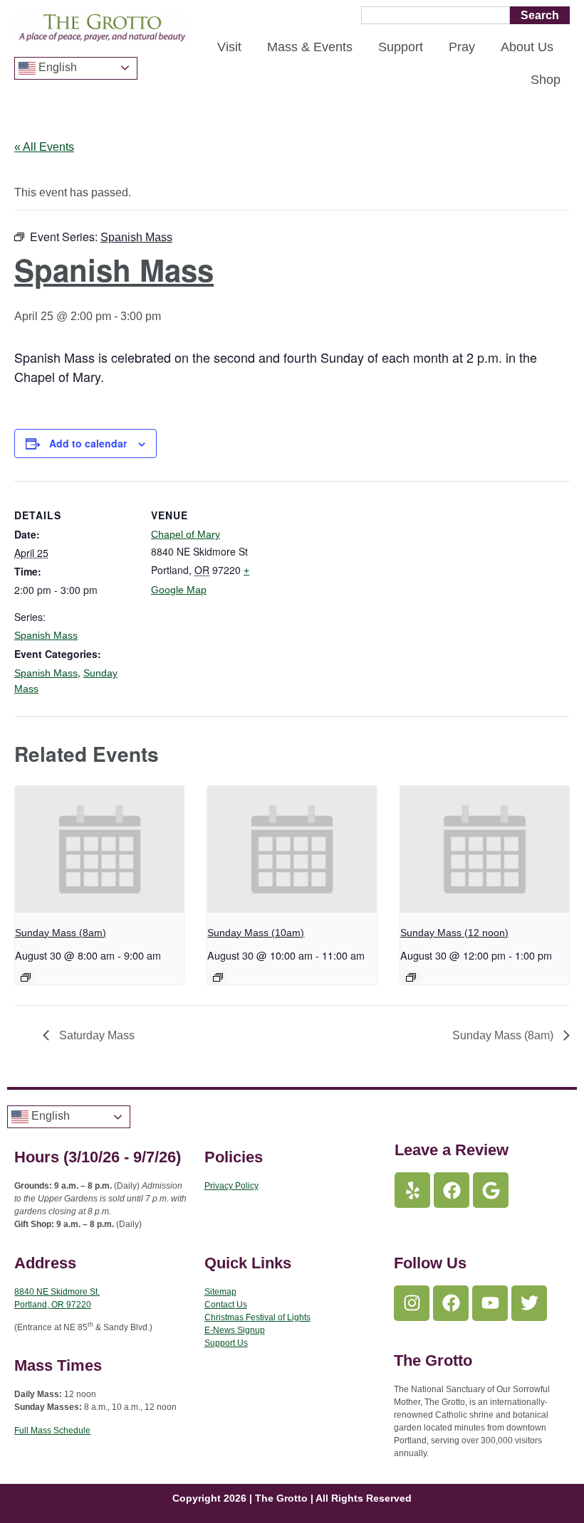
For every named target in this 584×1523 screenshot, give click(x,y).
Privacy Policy (231, 1186)
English (56, 67)
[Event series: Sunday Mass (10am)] (218, 977)
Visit (229, 47)
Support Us (226, 1343)
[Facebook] (451, 1190)
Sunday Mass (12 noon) (454, 932)
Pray (462, 47)
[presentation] (99, 849)
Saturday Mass (95, 1035)
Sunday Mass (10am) (255, 932)
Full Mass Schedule (52, 1431)
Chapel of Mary (185, 534)
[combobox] (435, 15)
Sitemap (220, 1292)
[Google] (491, 1190)
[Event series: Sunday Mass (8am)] (26, 977)
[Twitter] (529, 1303)
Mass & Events (310, 47)
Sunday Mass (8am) (60, 932)
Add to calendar (88, 443)
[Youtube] (490, 1303)
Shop (545, 80)
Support (400, 47)
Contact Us (225, 1305)
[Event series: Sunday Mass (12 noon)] (411, 977)
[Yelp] (412, 1190)
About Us (527, 47)
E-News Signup (234, 1330)
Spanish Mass (46, 635)
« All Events (44, 147)
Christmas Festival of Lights (257, 1317)
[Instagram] (411, 1303)
